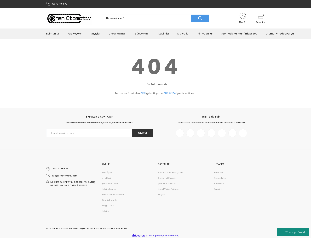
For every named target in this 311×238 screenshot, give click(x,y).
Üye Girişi (106, 178)
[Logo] (69, 18)
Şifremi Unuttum (110, 183)
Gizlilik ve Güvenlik (167, 178)
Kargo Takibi (108, 205)
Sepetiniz (218, 189)
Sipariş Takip (220, 178)
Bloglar (161, 194)
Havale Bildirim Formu (113, 194)
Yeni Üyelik (107, 172)
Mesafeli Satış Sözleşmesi (170, 172)
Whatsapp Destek (295, 232)
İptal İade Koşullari (167, 183)
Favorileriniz (219, 183)
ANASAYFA (170, 93)
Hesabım (218, 172)
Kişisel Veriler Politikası (168, 189)
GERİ (143, 93)
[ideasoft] (138, 235)
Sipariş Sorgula (109, 200)
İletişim (105, 211)
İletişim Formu (109, 189)
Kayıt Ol (142, 133)
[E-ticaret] (155, 235)
